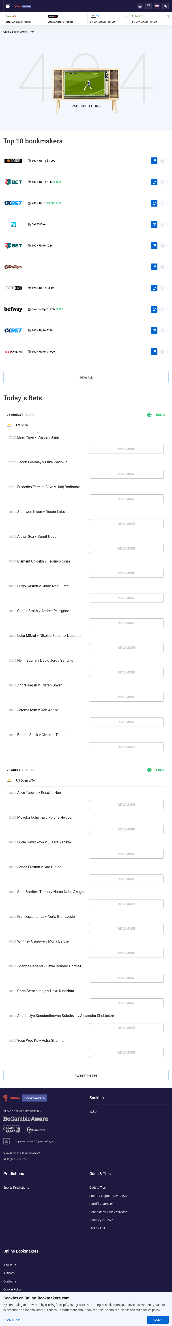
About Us (9, 1265)
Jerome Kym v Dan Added (37, 710)
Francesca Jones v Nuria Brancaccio (46, 916)
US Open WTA (25, 780)
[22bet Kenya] (13, 182)
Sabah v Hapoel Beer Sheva (108, 1196)
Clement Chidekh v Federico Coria (43, 561)
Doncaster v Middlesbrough (108, 1212)
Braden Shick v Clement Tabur (41, 735)
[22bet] (13, 245)
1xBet (93, 1111)
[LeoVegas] (13, 267)
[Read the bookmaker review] (24, 18)
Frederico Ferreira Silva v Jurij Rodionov (48, 487)
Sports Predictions (16, 1187)
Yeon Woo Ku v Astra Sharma (40, 1040)
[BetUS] (13, 288)
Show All (86, 377)
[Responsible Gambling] (31, 1127)
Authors (9, 1273)
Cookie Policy (12, 1289)
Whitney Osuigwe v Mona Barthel (43, 941)
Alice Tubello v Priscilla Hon (39, 793)
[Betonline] (13, 352)
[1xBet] (13, 330)
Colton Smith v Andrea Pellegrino (43, 611)
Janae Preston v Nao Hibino (39, 867)
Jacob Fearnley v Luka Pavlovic (42, 462)
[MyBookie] (13, 160)
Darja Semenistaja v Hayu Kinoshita (45, 991)
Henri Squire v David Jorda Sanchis (45, 660)
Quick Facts (162, 159)
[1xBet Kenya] (13, 203)
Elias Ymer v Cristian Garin (38, 437)
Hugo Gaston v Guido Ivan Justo (43, 586)
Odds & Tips (97, 1187)
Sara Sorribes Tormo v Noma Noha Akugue (51, 892)
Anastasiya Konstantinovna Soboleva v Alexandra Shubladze (65, 1016)
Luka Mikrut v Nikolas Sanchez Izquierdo (49, 636)
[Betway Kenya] (13, 309)
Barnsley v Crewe (101, 1220)
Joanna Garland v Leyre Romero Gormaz (49, 966)
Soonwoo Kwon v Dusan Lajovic (42, 512)
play (154, 160)
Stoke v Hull (97, 1228)
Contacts (9, 1281)
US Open (22, 425)
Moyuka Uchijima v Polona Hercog (44, 817)
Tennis (159, 414)
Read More (126, 449)
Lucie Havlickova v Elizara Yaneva (44, 842)
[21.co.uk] (13, 224)
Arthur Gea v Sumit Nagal (37, 536)
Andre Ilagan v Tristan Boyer (39, 685)
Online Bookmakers (15, 31)
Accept (158, 1319)
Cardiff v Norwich (101, 1204)
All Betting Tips (86, 1075)
